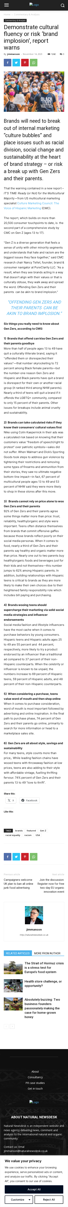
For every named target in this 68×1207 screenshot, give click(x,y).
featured (31, 830)
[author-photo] (34, 924)
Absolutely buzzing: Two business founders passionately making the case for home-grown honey (42, 1008)
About (35, 1071)
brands (19, 830)
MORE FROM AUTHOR (47, 953)
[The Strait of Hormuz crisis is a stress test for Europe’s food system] (13, 967)
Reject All (49, 1199)
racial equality (12, 835)
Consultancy (35, 1077)
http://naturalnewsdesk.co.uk (34, 935)
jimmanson (13, 54)
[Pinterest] (25, 62)
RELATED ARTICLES (18, 953)
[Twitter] (16, 62)
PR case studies (35, 1083)
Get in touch (35, 1088)
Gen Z (43, 830)
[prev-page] (6, 1026)
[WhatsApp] (33, 62)
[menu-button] (6, 5)
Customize (17, 1199)
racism (28, 835)
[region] (34, 1181)
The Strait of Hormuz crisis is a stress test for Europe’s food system (44, 967)
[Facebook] (7, 62)
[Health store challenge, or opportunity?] (13, 985)
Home (7, 14)
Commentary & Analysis (26, 14)
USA (38, 835)
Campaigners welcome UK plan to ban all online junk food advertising (18, 883)
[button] (62, 5)
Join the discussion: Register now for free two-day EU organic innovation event (51, 885)
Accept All (34, 1189)
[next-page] (12, 1026)
